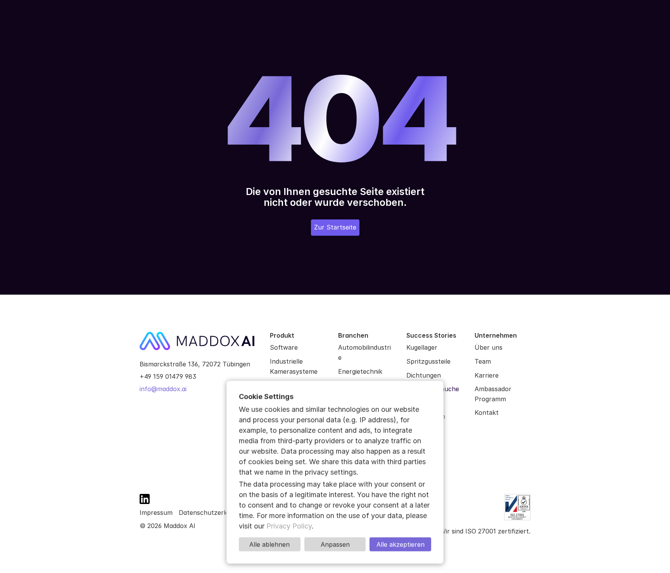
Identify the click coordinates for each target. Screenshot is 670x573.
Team (483, 361)
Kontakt (487, 412)
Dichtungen (423, 375)
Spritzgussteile (428, 361)
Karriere (487, 375)
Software (284, 347)
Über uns (488, 347)
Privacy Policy (289, 526)
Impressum (156, 512)
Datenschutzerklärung (212, 512)
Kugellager (421, 347)
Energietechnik (360, 371)
